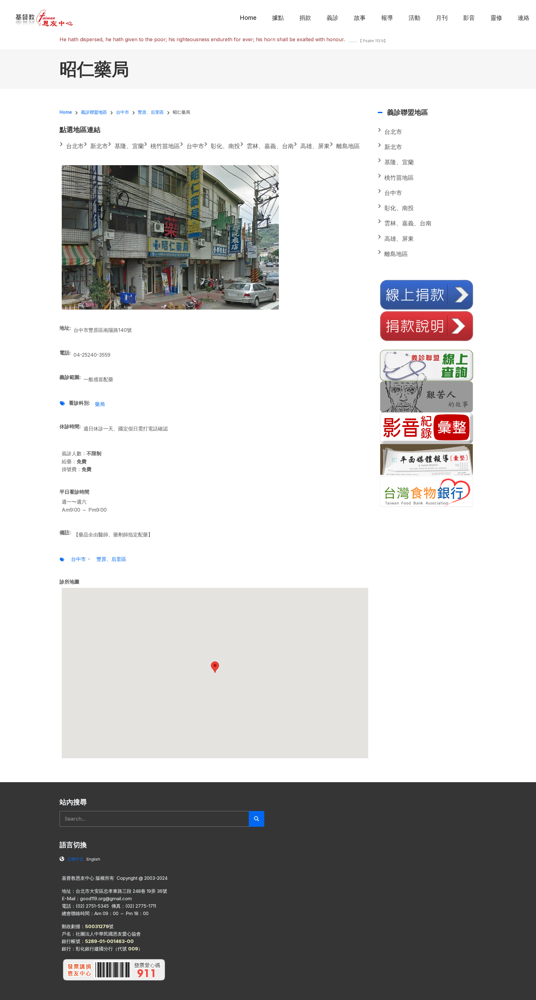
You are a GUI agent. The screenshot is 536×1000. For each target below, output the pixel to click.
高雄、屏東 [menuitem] (315, 146)
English (93, 859)
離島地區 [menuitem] (348, 146)
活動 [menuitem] (414, 17)
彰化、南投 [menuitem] (225, 146)
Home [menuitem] (248, 17)
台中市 (78, 559)
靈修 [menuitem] (496, 17)
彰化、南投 (399, 208)
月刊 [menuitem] (442, 17)
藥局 (100, 404)
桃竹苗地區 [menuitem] (165, 146)
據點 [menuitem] (278, 17)
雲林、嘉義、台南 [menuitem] (270, 146)
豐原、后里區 (111, 559)
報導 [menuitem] (387, 17)
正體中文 (75, 859)
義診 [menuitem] (332, 17)
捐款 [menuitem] (305, 17)
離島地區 (396, 254)
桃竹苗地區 (399, 177)
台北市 (393, 131)
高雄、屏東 (399, 238)
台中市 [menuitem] (195, 146)
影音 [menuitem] (469, 17)
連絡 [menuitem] (523, 17)
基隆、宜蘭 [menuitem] (129, 146)
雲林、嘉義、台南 (407, 223)
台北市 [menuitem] (75, 146)
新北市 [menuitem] (99, 146)
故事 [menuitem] (360, 17)
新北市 (393, 147)
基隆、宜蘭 (399, 162)
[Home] (44, 17)
